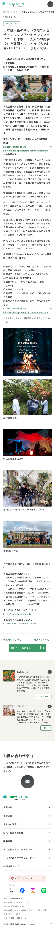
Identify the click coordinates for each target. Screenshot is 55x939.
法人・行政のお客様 (13, 832)
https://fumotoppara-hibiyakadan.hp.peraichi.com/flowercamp (25, 148)
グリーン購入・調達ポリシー (15, 918)
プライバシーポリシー (13, 914)
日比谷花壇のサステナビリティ (18, 849)
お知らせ (15, 12)
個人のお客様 (10, 824)
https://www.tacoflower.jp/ (18, 623)
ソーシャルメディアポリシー (15, 902)
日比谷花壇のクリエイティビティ (19, 857)
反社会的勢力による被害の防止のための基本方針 (24, 910)
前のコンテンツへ (12, 640)
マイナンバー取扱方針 (13, 898)
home (6, 12)
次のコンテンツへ (43, 640)
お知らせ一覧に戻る (21, 647)
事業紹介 (7, 815)
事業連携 (7, 841)
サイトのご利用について (14, 906)
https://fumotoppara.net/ (17, 614)
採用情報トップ (11, 866)
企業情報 (7, 807)
